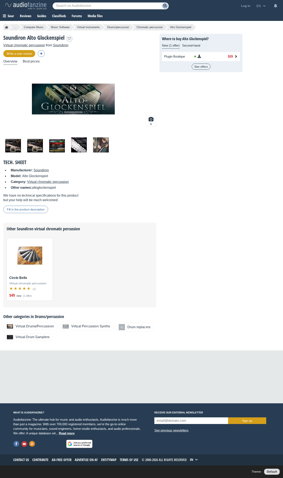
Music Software (60, 27)
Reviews (25, 15)
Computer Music (34, 27)
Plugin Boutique (174, 56)
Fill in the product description (26, 209)
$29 (230, 56)
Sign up (247, 420)
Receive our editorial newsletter (178, 412)
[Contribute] (41, 53)
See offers (201, 66)
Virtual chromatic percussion (24, 45)
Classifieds (59, 15)
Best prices (31, 61)
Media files (95, 15)
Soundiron (60, 45)
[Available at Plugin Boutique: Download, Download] (205, 56)
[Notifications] (275, 5)
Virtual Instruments (88, 27)
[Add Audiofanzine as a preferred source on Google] (79, 444)
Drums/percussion (118, 27)
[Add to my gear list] (69, 38)
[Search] (165, 6)
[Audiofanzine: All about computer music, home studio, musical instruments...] (25, 6)
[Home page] (6, 27)
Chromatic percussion (150, 27)
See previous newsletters (171, 430)
